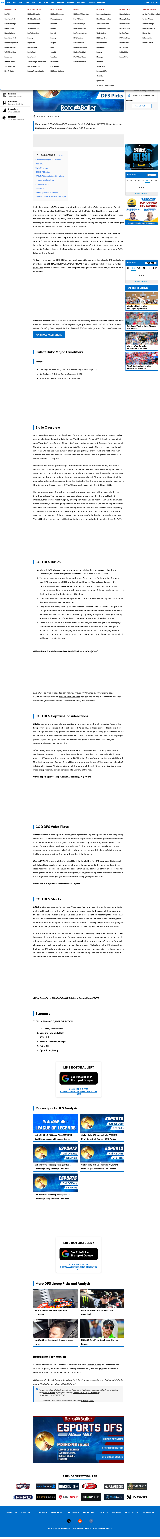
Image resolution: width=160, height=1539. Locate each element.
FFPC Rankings (78, 38)
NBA (14, 2)
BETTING (60, 2)
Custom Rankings (10, 24)
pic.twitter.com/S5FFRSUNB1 (52, 1395)
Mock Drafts (54, 62)
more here (76, 1372)
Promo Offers (124, 57)
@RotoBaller (49, 1392)
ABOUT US (104, 1513)
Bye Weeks (100, 81)
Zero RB (53, 52)
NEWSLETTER (56, 1513)
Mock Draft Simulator (34, 19)
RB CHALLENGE (89, 1513)
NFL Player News (101, 38)
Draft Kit (7, 14)
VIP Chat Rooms (9, 66)
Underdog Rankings (80, 28)
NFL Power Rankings (57, 71)
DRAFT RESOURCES (34, 9)
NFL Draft (53, 24)
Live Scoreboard (101, 43)
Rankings (30, 38)
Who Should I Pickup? (103, 28)
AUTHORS (116, 1513)
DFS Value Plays (125, 38)
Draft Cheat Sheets (80, 57)
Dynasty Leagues (56, 19)
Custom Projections (80, 62)
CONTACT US (11, 1513)
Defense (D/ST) (101, 71)
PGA (27, 2)
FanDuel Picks (124, 33)
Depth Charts (32, 52)
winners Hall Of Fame (64, 1384)
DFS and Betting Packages (68, 324)
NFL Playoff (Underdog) (81, 14)
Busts (52, 47)
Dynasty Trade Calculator (36, 71)
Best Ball (53, 33)
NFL (2, 2)
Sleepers (53, 43)
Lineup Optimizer (10, 33)
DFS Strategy (124, 47)
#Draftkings (93, 1392)
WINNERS (70, 2)
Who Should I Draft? (34, 28)
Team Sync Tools (9, 19)
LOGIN (147, 2)
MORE (46, 2)
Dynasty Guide (32, 47)
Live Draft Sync (9, 28)
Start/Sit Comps (9, 62)
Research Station (9, 47)
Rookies (53, 28)
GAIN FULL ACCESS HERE (49, 335)
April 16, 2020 (87, 1400)
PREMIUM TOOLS (10, 9)
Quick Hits (99, 76)
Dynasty (12, 116)
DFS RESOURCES (125, 9)
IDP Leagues (54, 66)
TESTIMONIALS (40, 1513)
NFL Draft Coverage (57, 14)
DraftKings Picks (125, 28)
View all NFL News (141, 106)
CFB (39, 2)
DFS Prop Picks (124, 43)
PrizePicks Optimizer (11, 43)
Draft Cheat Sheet (33, 33)
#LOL (85, 1392)
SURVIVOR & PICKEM (149, 9)
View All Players (141, 193)
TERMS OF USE (148, 1513)
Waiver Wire (100, 66)
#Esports (77, 1392)
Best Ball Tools (78, 19)
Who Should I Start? (102, 24)
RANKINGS (131, 263)
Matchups (99, 57)
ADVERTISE (25, 1513)
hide (60, 155)
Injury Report (32, 57)
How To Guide (9, 71)
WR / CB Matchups (10, 52)
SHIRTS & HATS (72, 1513)
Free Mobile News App (103, 14)
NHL (20, 2)
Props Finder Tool (10, 38)
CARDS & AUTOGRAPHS (96, 2)
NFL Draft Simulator (34, 14)
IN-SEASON (100, 9)
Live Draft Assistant (34, 24)
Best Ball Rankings (79, 24)
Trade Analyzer (101, 33)
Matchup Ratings (125, 19)
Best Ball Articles (79, 43)
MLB (8, 2)
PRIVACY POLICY (131, 1513)
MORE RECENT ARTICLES (137, 288)
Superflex (53, 57)
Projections (8, 57)
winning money (94, 1364)
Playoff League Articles (103, 19)
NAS (33, 2)
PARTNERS (81, 2)
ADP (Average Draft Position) (37, 62)
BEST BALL (77, 9)
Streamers (99, 62)
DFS (52, 2)
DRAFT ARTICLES (56, 9)
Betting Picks (124, 52)
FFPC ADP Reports (34, 66)
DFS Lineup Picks (125, 24)
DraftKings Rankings (80, 33)
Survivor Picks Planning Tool (105, 85)
